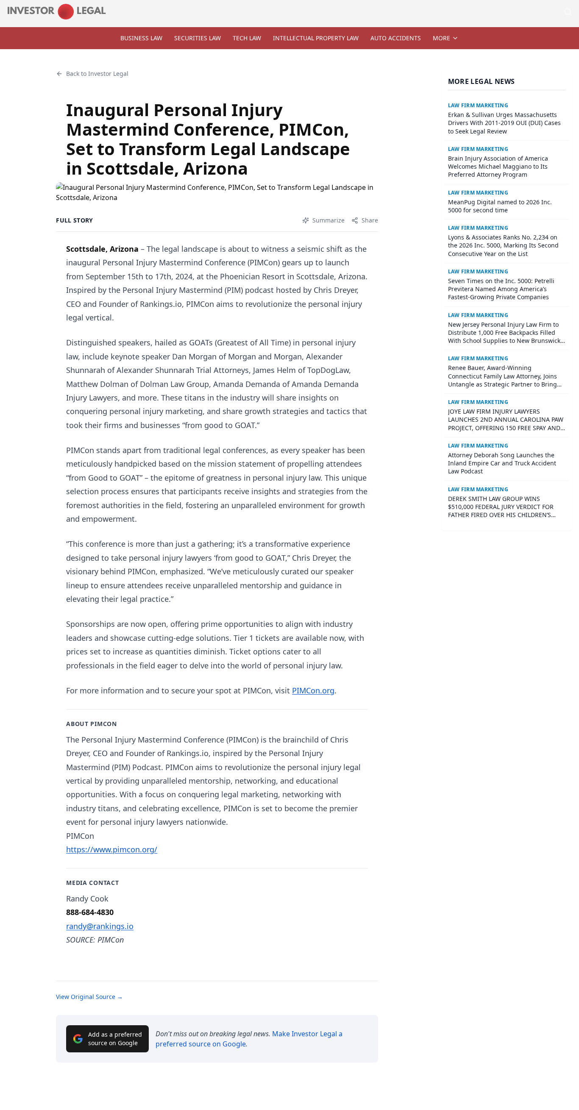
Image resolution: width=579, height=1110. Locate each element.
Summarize (328, 220)
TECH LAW (247, 38)
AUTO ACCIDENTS (395, 38)
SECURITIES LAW (197, 38)
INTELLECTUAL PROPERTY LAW (316, 38)
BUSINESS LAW (141, 38)
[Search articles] (568, 12)
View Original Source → (89, 997)
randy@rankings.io (100, 926)
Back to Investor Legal (97, 74)
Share (370, 220)
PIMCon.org (313, 690)
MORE (441, 38)
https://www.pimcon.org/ (111, 849)
